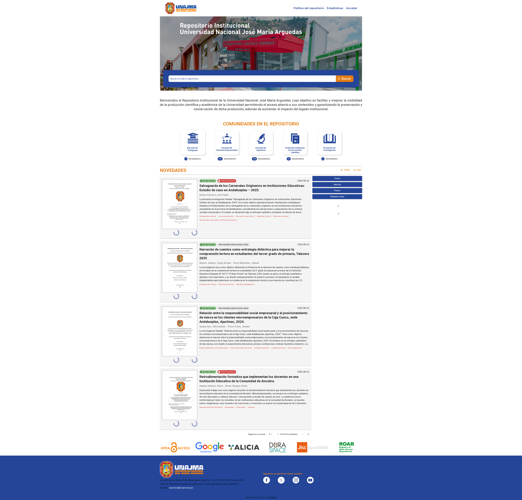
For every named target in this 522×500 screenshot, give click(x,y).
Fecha (337, 178)
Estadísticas (335, 8)
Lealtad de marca (278, 348)
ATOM (347, 170)
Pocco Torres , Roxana (238, 326)
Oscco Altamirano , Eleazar (246, 263)
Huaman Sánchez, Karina (211, 386)
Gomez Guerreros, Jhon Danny (214, 195)
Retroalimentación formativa (211, 407)
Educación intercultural (245, 216)
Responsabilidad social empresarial (213, 348)
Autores (337, 184)
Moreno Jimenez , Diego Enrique (215, 263)
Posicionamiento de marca (241, 348)
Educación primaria (226, 284)
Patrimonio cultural (281, 216)
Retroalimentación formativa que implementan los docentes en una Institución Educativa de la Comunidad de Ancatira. (248, 379)
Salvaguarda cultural (207, 216)
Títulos (337, 190)
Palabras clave (337, 197)
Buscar (346, 78)
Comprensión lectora (207, 284)
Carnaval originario (226, 216)
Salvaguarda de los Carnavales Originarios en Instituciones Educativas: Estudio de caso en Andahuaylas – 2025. (252, 188)
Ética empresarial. (295, 348)
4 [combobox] (269, 434)
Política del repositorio (309, 8)
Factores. (251, 407)
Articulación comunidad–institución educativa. (218, 220)
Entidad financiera (261, 348)
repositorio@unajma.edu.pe (181, 488)
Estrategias (229, 407)
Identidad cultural (264, 216)
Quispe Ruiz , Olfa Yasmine (212, 326)
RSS (359, 170)
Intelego (273, 497)
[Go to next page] (308, 434)
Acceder (351, 8)
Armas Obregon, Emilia (236, 386)
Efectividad (240, 407)
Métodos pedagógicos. (245, 284)
